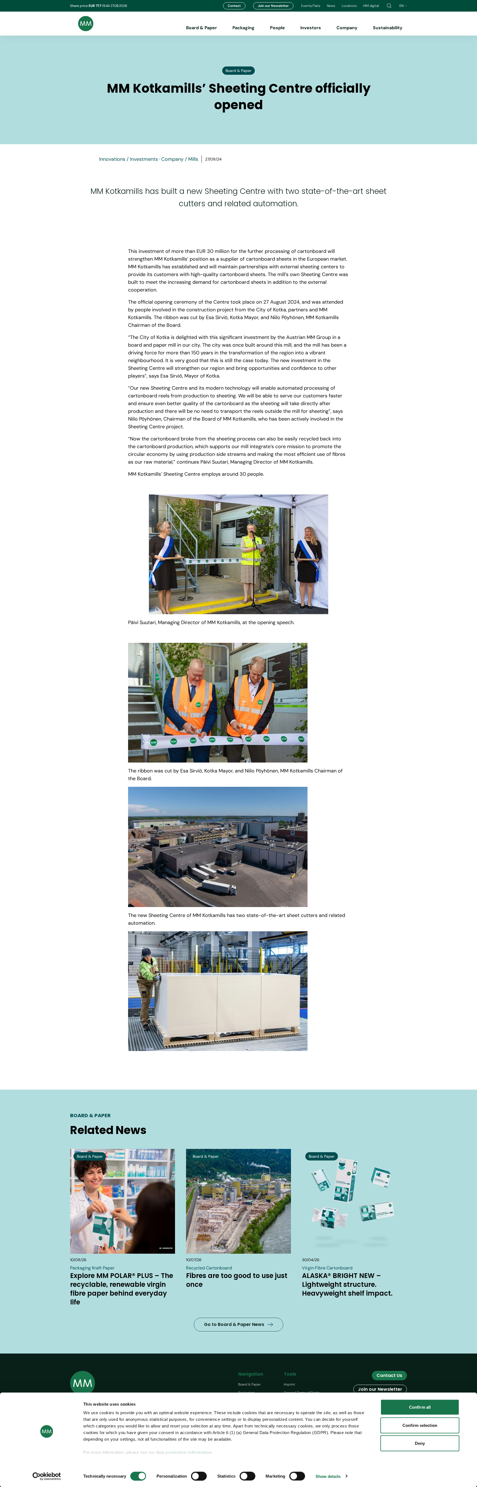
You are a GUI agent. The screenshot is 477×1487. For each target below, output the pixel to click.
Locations (349, 6)
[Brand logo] (81, 23)
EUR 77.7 (95, 6)
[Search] (389, 5)
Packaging (243, 28)
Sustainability (387, 28)
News (331, 6)
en (401, 6)
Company (346, 28)
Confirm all (420, 1407)
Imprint (289, 1384)
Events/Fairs (310, 6)
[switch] (199, 1476)
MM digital (371, 6)
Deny (420, 1443)
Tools (290, 1374)
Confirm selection (419, 1425)
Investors (310, 28)
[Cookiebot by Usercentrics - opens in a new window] (47, 1476)
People (277, 28)
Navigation (250, 1374)
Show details (328, 1476)
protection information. (189, 1452)
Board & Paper (201, 28)
